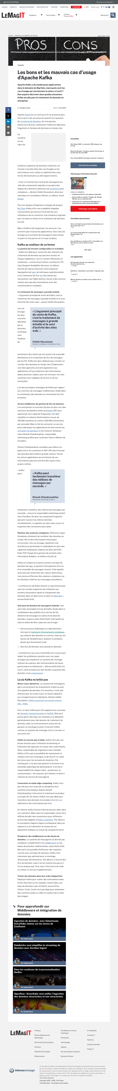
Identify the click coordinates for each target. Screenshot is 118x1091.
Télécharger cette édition (87, 209)
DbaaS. (21, 199)
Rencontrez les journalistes (43, 1042)
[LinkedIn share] (8, 121)
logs (34, 272)
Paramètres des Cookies (60, 1083)
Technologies (65, 1042)
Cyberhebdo (55, 7)
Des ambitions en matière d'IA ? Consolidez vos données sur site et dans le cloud (87, 242)
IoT (41, 275)
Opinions (90, 1040)
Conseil (21, 65)
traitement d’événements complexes (47, 632)
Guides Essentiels (93, 1044)
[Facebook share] (8, 110)
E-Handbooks (92, 1030)
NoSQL (50, 713)
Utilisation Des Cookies (42, 1051)
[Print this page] (8, 127)
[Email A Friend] (8, 133)
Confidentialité (45, 1083)
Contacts (37, 1047)
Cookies (4, 7)
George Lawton (25, 108)
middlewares (50, 843)
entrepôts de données (28, 431)
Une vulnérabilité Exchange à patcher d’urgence (87, 158)
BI (55, 556)
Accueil (10, 35)
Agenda (63, 1047)
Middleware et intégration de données (26, 35)
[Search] (113, 15)
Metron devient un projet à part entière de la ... (86, 279)
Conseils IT (91, 1035)
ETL (57, 800)
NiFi (53, 414)
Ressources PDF (42, 7)
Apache (49, 410)
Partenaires (65, 1038)
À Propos (37, 1030)
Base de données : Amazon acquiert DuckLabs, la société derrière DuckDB (87, 152)
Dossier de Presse (67, 1056)
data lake (58, 596)
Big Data (21, 208)
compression (37, 673)
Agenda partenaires (26, 7)
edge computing (45, 820)
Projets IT (13, 7)
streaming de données (30, 121)
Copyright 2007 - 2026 (47, 1080)
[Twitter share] (8, 116)
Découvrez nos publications (104, 2)
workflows (54, 189)
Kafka (27, 115)
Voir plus (87, 250)
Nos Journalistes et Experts (70, 1051)
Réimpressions (39, 1056)
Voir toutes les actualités (88, 165)
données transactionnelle (32, 713)
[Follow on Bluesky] (109, 7)
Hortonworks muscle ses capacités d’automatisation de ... (82, 263)
